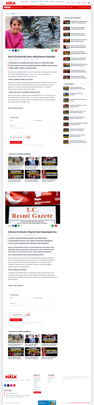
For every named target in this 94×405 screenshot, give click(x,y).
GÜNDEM (41, 1)
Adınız (11, 120)
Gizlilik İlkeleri (51, 378)
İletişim (50, 380)
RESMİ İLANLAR (60, 1)
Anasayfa (7, 13)
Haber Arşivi (36, 389)
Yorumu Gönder (17, 142)
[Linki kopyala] (21, 50)
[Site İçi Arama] (68, 2)
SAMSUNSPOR (33, 1)
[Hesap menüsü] (89, 3)
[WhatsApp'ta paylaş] (18, 50)
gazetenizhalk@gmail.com (12, 393)
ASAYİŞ (46, 1)
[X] (8, 385)
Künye (49, 382)
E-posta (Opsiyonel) (37, 120)
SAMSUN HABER (24, 1)
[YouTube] (14, 385)
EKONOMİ (52, 1)
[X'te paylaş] (16, 50)
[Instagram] (11, 385)
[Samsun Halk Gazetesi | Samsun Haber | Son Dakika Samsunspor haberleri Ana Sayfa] (11, 2)
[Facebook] (5, 385)
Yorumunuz (13, 125)
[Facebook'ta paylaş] (13, 50)
